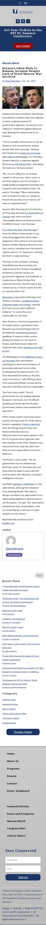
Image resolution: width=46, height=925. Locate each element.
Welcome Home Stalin (12, 610)
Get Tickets (23, 46)
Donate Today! (23, 732)
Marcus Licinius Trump (12, 627)
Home (10, 753)
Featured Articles (10, 704)
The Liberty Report (10, 718)
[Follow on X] (23, 21)
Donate (11, 776)
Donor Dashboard (18, 790)
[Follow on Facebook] (18, 21)
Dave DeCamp (12, 80)
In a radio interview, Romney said (19, 229)
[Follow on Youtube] (28, 21)
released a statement (24, 484)
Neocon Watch (10, 63)
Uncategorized (9, 723)
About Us (13, 761)
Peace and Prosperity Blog (14, 713)
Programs (13, 768)
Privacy (6, 908)
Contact (12, 783)
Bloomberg (8, 297)
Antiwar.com (8, 523)
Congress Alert (9, 699)
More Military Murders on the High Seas (20, 635)
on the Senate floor (22, 164)
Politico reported (31, 424)
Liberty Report (16, 835)
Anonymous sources (26, 332)
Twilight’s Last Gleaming (13, 619)
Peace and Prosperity (20, 813)
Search (39, 575)
